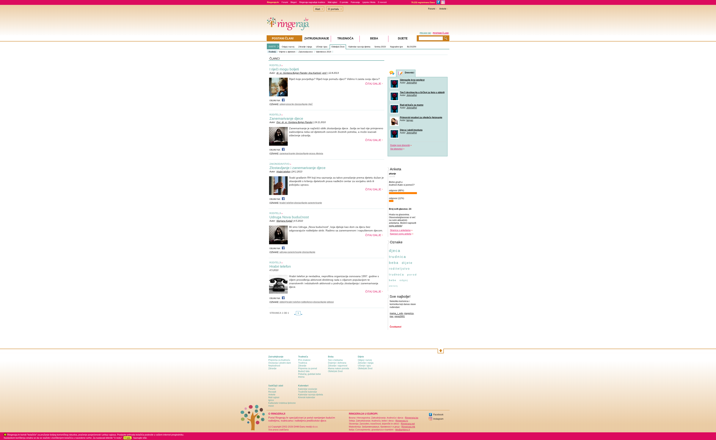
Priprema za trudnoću (279, 360)
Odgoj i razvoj (288, 47)
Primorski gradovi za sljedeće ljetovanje (421, 117)
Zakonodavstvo (306, 52)
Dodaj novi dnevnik (400, 145)
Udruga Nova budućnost (289, 217)
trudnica (397, 257)
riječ (310, 104)
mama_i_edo (396, 313)
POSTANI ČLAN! (441, 33)
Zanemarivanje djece (286, 118)
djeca (395, 251)
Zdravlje (272, 368)
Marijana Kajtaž (284, 221)
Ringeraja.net (408, 423)
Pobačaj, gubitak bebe (309, 374)
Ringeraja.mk (408, 426)
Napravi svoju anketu (400, 234)
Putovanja (355, 2)
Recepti (272, 392)
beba (394, 263)
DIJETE (272, 46)
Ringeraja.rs (401, 420)
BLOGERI (411, 47)
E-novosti (382, 2)
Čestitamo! (395, 327)
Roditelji (272, 52)
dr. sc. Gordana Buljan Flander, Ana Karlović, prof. (302, 73)
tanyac (409, 120)
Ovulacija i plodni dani (279, 363)
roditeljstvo (307, 302)
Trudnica (302, 363)
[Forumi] (392, 73)
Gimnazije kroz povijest (412, 80)
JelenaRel (411, 82)
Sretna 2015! (380, 47)
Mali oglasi (332, 2)
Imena (301, 377)
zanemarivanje (287, 153)
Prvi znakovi (304, 360)
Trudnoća (345, 38)
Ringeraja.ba (411, 417)
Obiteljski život (337, 47)
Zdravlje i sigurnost (337, 365)
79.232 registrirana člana (423, 2)
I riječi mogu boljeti (284, 69)
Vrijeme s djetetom (287, 52)
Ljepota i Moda (368, 2)
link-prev (294, 314)
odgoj (282, 104)
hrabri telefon (287, 203)
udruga (283, 252)
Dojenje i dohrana (337, 363)
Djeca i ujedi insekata (411, 130)
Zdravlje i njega (305, 47)
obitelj (283, 302)
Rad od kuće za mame (411, 105)
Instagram (438, 419)
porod (412, 274)
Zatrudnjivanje (316, 38)
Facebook (438, 414)
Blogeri (294, 2)
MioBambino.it (402, 429)
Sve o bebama (335, 360)
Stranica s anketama (400, 230)
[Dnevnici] (400, 73)
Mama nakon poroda (338, 368)
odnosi (330, 302)
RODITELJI (275, 65)
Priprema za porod (307, 368)
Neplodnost (274, 365)
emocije (290, 104)
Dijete (403, 38)
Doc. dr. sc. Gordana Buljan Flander (295, 122)
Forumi (285, 2)
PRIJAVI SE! (425, 33)
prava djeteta (316, 153)
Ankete (442, 8)
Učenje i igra (321, 47)
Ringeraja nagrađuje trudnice (312, 2)
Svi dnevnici (396, 149)
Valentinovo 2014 (323, 52)
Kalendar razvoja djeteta (359, 47)
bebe (392, 280)
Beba (374, 38)
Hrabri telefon (283, 171)
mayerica (409, 313)
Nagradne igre (396, 47)
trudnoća (396, 274)
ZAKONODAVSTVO (279, 164)
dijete (407, 263)
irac (391, 316)
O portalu (344, 2)
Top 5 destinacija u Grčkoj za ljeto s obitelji (422, 92)
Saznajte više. (140, 438)
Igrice (271, 400)
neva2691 (400, 316)
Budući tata (304, 371)
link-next (301, 314)
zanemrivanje (315, 203)
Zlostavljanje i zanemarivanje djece (297, 168)
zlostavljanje (301, 104)
